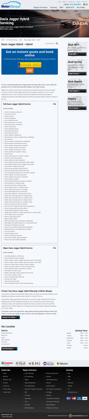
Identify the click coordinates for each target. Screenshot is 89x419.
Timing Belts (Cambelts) (52, 398)
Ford (69, 379)
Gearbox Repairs (50, 386)
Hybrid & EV (70, 7)
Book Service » (74, 74)
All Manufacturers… (73, 392)
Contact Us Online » (9, 317)
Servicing (53, 7)
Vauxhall (70, 386)
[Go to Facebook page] (84, 4)
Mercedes (70, 383)
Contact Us (84, 1)
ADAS (61, 7)
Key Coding (81, 7)
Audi (69, 373)
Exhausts (48, 383)
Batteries (48, 376)
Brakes (26, 379)
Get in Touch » (74, 108)
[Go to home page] (11, 4)
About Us (65, 1)
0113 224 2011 (72, 4)
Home (59, 1)
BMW (69, 376)
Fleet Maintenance (30, 386)
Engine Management (30, 383)
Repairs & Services (41, 7)
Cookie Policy (7, 392)
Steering (48, 395)
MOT (26, 392)
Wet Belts (27, 404)
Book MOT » (73, 54)
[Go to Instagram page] (87, 4)
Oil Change (49, 392)
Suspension (28, 398)
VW (69, 389)
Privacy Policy (7, 389)
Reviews (78, 1)
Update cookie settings (7, 416)
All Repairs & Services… (52, 408)
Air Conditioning (29, 376)
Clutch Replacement (51, 379)
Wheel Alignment (50, 404)
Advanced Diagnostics (52, 373)
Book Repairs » (74, 91)
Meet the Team (71, 1)
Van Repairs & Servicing (52, 401)
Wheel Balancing (29, 408)
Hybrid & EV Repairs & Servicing (33, 389)
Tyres (26, 401)
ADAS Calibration (29, 373)
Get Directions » (8, 349)
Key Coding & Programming (53, 389)
